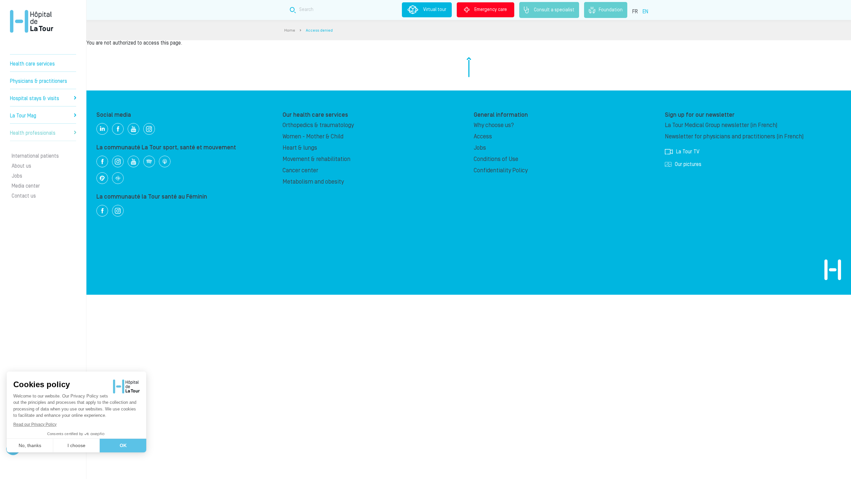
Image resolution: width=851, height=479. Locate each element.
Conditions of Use (496, 159)
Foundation (611, 9)
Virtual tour (434, 9)
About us (21, 166)
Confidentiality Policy (501, 170)
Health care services (32, 64)
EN (645, 12)
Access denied (319, 30)
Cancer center (300, 170)
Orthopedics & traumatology (318, 125)
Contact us (24, 196)
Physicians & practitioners (38, 81)
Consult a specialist (554, 9)
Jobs (17, 176)
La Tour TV (687, 151)
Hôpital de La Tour (31, 21)
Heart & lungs (300, 147)
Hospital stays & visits (34, 98)
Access (483, 136)
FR (635, 12)
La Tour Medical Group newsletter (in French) (721, 125)
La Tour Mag (23, 116)
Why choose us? (494, 125)
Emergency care (490, 9)
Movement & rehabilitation (316, 159)
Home (289, 30)
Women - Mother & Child (313, 136)
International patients (35, 156)
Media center (26, 186)
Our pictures (688, 164)
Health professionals (33, 133)
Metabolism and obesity (313, 181)
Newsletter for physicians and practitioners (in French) (734, 136)
